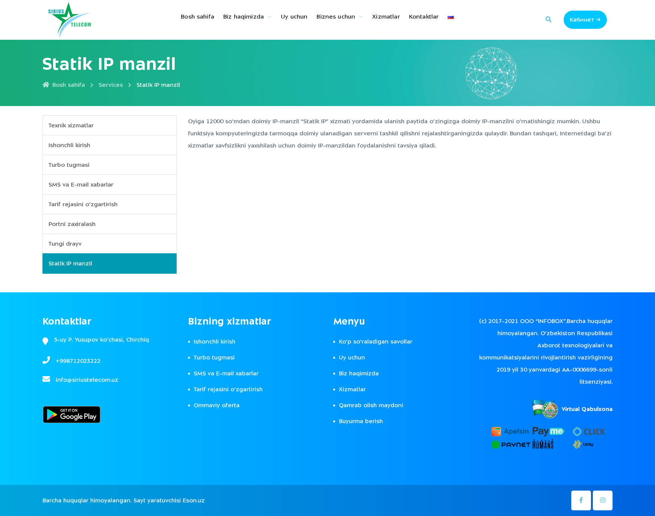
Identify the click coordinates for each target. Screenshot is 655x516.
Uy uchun (294, 17)
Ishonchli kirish (69, 145)
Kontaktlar (424, 17)
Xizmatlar (386, 17)
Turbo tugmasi (69, 165)
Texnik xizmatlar (71, 125)
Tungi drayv (65, 244)
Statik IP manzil (70, 263)
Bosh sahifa (197, 17)
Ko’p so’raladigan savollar (375, 342)
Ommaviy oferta (217, 405)
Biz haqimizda (243, 17)
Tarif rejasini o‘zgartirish (83, 204)
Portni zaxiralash (72, 224)
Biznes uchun (336, 17)
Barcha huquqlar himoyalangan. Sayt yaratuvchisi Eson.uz (123, 500)
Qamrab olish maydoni (371, 405)
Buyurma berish (361, 421)
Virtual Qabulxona (587, 409)
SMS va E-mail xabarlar (81, 185)
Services (111, 85)
